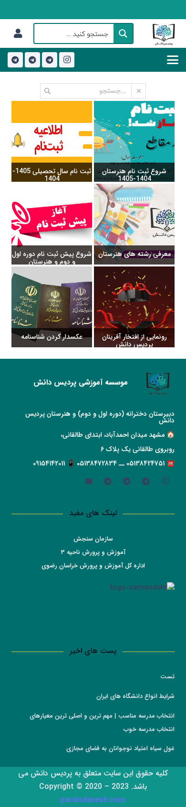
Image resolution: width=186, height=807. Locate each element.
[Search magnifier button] (123, 33)
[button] (173, 60)
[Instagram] (66, 59)
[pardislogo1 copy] (163, 33)
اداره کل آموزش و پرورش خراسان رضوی (93, 566)
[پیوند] (18, 33)
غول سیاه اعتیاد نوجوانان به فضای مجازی (120, 748)
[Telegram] (49, 59)
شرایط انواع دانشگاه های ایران (135, 696)
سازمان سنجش (93, 539)
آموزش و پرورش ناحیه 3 (93, 552)
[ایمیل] (88, 481)
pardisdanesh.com (93, 800)
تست (167, 677)
